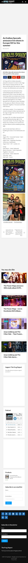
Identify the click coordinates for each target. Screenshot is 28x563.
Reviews (5, 298)
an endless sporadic (8, 222)
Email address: (8, 496)
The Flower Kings (18, 222)
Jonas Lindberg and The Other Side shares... (12, 356)
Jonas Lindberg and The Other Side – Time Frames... (13, 333)
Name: (6, 490)
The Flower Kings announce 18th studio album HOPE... (13, 287)
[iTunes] (20, 513)
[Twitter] (6, 513)
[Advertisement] (14, 19)
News (5, 275)
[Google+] (2, 517)
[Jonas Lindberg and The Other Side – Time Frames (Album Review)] (14, 323)
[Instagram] (9, 513)
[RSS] (6, 517)
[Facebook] (2, 513)
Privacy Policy (14, 559)
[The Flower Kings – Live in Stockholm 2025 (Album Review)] (14, 300)
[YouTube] (16, 513)
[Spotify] (23, 513)
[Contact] (13, 513)
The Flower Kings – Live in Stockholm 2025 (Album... (13, 310)
